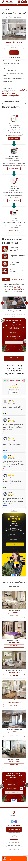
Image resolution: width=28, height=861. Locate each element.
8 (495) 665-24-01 (15, 130)
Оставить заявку (14, 138)
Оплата (21, 279)
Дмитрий (10, 492)
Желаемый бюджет (15, 336)
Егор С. (9, 455)
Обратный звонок (14, 829)
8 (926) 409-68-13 (15, 132)
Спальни (12, 8)
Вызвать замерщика (14, 168)
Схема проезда (14, 839)
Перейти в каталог (14, 230)
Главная (4, 8)
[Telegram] (13, 575)
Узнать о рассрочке (14, 200)
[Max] (15, 575)
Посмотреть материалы (14, 358)
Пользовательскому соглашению (14, 549)
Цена (5, 279)
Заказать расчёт (14, 53)
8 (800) (14, 825)
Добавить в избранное (14, 842)
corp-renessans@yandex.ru (14, 832)
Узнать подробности (23, 90)
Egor (9, 437)
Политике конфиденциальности (14, 548)
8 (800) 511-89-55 (15, 127)
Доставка (14, 279)
